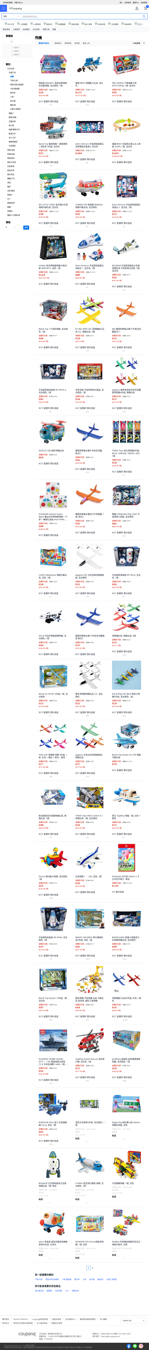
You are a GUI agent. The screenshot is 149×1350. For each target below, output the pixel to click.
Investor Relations (20, 1319)
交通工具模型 (15, 109)
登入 (121, 2)
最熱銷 (77, 43)
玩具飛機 (58, 1291)
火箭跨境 (16, 29)
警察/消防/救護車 (17, 84)
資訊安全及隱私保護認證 (23, 1323)
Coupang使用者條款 (40, 1319)
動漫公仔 (12, 133)
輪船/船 (13, 105)
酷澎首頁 (6, 29)
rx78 (67, 1291)
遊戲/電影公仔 (14, 129)
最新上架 (86, 43)
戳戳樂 (49, 1291)
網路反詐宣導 (57, 1323)
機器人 (11, 113)
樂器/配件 (11, 203)
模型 (9, 186)
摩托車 (12, 93)
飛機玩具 (75, 1291)
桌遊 (9, 182)
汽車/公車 (14, 80)
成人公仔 (12, 137)
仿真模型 (12, 146)
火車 (12, 97)
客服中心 (136, 2)
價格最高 (67, 43)
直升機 (12, 101)
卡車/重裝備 (14, 89)
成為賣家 (144, 2)
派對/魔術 (11, 191)
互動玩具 (12, 121)
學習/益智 (11, 150)
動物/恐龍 (12, 117)
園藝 (9, 207)
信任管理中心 (70, 1319)
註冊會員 (128, 2)
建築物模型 (13, 142)
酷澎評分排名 (44, 43)
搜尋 (26, 227)
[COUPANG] (27, 1335)
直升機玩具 (39, 1291)
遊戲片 (10, 195)
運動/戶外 (11, 178)
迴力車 (11, 125)
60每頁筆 (136, 43)
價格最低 (57, 43)
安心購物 (103, 1319)
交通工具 (45, 29)
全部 (5, 16)
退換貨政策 (56, 1319)
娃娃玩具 (10, 170)
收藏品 (10, 211)
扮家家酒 (10, 166)
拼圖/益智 (11, 154)
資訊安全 (5, 1323)
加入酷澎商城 (42, 1323)
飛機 (54, 29)
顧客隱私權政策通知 (88, 1319)
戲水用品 (10, 174)
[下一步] (98, 1268)
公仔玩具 (36, 29)
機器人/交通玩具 (13, 215)
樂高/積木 (11, 158)
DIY (8, 199)
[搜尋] (144, 16)
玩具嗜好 (26, 29)
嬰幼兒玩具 (11, 162)
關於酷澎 (5, 1319)
